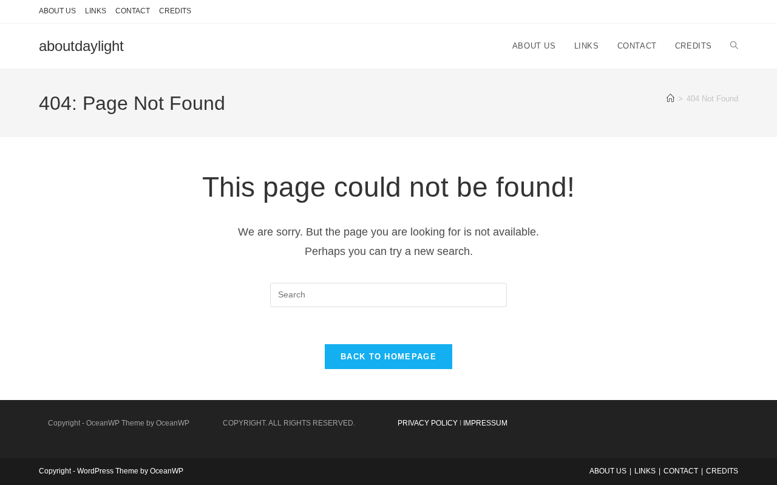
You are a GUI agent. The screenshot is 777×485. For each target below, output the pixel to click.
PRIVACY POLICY (428, 423)
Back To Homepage (388, 356)
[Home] (670, 98)
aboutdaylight (81, 46)
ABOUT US (57, 11)
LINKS (95, 11)
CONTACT (132, 11)
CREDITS (175, 11)
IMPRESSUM (485, 423)
